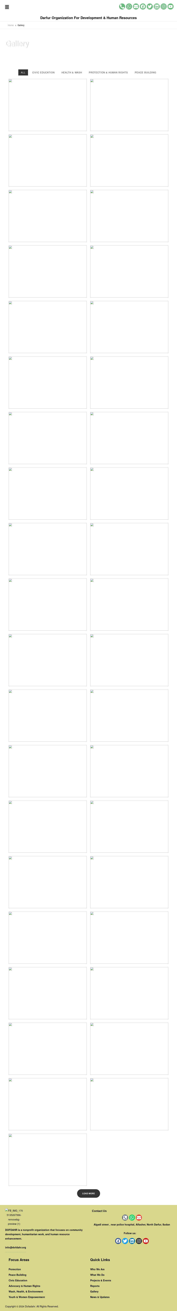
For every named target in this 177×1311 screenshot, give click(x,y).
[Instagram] (164, 6)
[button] (6, 7)
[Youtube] (170, 6)
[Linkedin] (157, 6)
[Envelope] (136, 6)
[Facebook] (143, 6)
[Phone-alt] (122, 6)
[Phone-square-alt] (125, 1218)
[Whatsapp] (129, 6)
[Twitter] (150, 6)
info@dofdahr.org (15, 1247)
